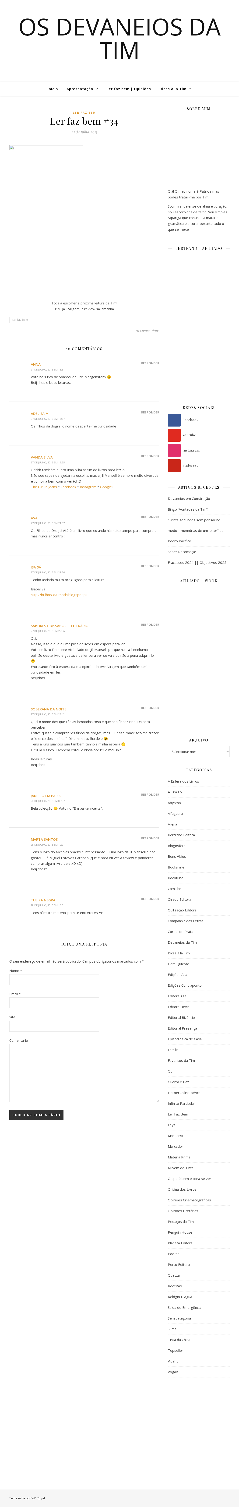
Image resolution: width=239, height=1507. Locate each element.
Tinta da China (179, 1339)
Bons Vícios (177, 856)
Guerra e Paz (178, 1082)
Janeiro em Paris (45, 795)
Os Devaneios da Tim (119, 38)
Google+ (107, 486)
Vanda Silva (42, 457)
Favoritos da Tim (181, 1060)
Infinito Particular (181, 1103)
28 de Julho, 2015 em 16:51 (48, 905)
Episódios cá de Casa (185, 1039)
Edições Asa (177, 974)
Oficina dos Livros (182, 1189)
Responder (150, 363)
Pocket (173, 1253)
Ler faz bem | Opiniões (129, 88)
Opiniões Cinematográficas (189, 1200)
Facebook (68, 486)
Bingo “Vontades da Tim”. (188, 509)
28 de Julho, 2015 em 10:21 (48, 844)
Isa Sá (36, 567)
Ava (34, 517)
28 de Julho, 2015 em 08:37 (48, 801)
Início (53, 88)
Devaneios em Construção (189, 498)
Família (173, 1049)
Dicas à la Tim (172, 88)
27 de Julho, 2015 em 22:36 (48, 631)
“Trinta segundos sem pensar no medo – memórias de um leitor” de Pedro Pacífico (196, 530)
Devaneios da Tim (182, 942)
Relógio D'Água (180, 1296)
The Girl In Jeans (44, 486)
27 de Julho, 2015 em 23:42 (48, 714)
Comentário (18, 1040)
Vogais (173, 1371)
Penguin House (180, 1232)
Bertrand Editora (181, 835)
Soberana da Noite (48, 709)
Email (15, 994)
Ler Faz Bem (84, 113)
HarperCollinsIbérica (184, 1092)
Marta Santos (44, 839)
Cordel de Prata (180, 931)
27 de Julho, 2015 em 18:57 (48, 418)
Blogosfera (177, 845)
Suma (172, 1329)
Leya (172, 1124)
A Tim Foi (175, 792)
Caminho (174, 888)
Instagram (88, 486)
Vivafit (173, 1361)
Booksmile (176, 867)
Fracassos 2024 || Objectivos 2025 (197, 562)
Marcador (175, 1146)
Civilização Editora (182, 910)
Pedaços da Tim (181, 1221)
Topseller (175, 1350)
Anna (36, 364)
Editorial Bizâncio (181, 1017)
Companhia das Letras (186, 920)
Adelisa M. (40, 413)
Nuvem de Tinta (180, 1167)
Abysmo (174, 802)
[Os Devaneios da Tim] (26, 88)
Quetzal (174, 1275)
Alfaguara (175, 813)
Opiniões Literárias (183, 1210)
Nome (15, 970)
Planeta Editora (180, 1243)
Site (12, 1017)
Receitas (175, 1286)
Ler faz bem (20, 320)
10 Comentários (147, 330)
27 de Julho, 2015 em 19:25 (48, 462)
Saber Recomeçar (182, 551)
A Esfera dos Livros (183, 781)
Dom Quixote (178, 963)
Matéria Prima (179, 1157)
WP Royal (38, 1498)
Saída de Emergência (184, 1307)
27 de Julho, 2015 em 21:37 (48, 523)
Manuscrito (177, 1135)
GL (170, 1071)
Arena (172, 824)
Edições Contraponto (185, 985)
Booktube (175, 877)
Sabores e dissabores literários (60, 625)
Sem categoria (179, 1318)
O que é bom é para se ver (189, 1178)
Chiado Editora (179, 899)
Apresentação (80, 88)
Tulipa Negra (43, 900)
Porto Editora (179, 1264)
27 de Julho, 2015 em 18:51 (48, 369)
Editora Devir (178, 1006)
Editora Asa (177, 996)
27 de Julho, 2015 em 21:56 (48, 572)
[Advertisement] (199, 1416)
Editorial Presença (182, 1028)
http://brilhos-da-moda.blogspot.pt (59, 594)
